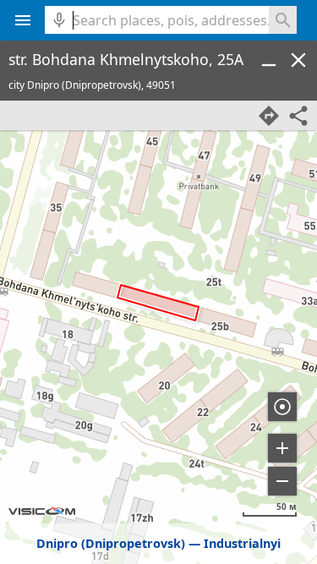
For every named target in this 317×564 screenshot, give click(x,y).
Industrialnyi (242, 543)
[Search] (283, 20)
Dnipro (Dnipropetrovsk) (110, 543)
